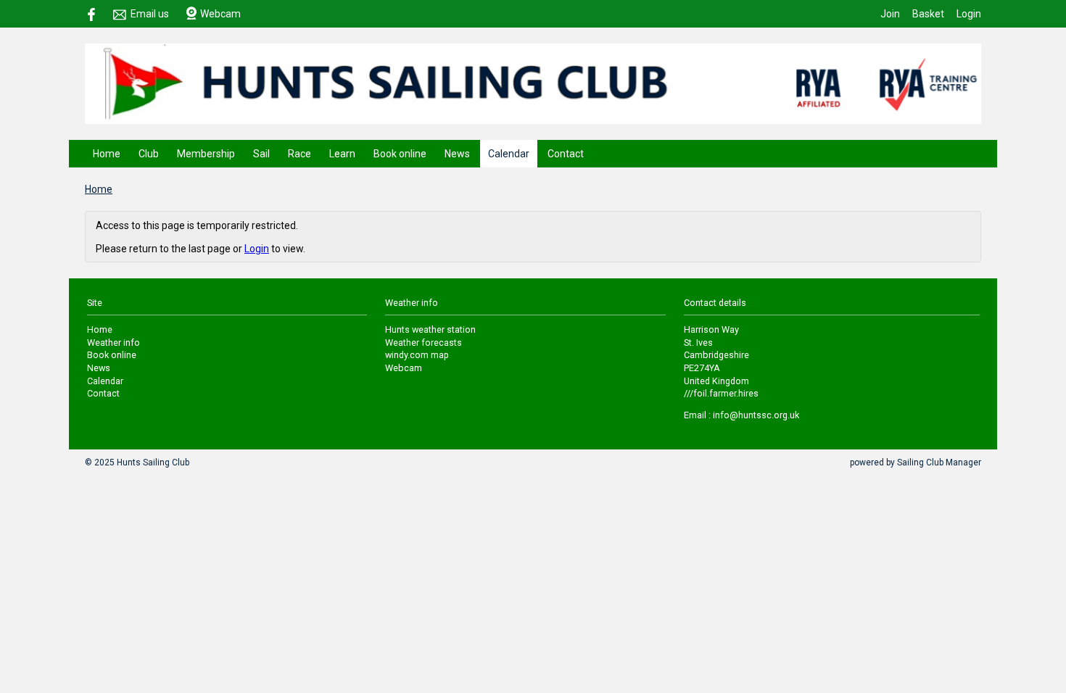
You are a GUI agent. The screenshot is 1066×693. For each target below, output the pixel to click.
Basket (928, 14)
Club (149, 153)
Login (968, 14)
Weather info (113, 342)
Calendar (508, 153)
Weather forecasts (423, 342)
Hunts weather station (430, 329)
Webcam (220, 14)
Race (299, 153)
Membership (206, 153)
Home (106, 153)
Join (890, 14)
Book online (399, 153)
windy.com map (417, 354)
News (457, 153)
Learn (342, 153)
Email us (150, 14)
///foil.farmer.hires (721, 393)
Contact (566, 153)
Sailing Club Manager (939, 462)
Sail (261, 153)
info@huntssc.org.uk (756, 415)
